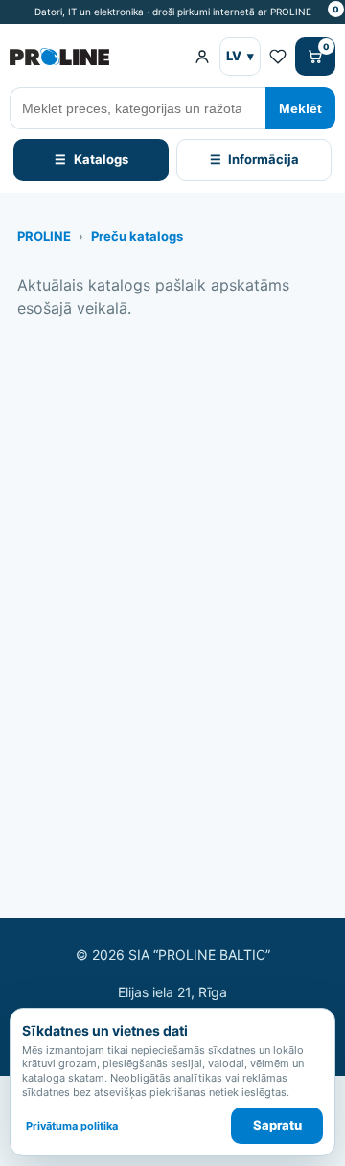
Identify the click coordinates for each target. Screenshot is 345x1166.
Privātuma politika (72, 1125)
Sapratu (277, 1124)
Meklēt (300, 108)
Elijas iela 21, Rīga (172, 992)
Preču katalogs (137, 236)
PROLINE (44, 236)
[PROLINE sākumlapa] (94, 56)
